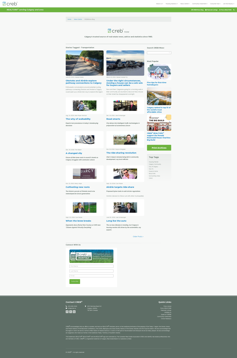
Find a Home (167, 306)
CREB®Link (167, 312)
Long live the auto (116, 221)
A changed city (74, 153)
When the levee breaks (78, 221)
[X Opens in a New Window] (70, 311)
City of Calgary (153, 166)
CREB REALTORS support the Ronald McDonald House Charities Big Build (158, 136)
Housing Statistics (171, 3)
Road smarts (113, 119)
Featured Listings (212, 10)
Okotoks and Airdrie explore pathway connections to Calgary (83, 81)
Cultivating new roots (78, 187)
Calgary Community (155, 164)
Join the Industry (228, 3)
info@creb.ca (72, 308)
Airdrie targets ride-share (120, 187)
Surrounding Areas (154, 176)
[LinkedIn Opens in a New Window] (74, 311)
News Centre (184, 3)
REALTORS (152, 173)
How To (151, 169)
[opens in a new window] (159, 147)
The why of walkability (78, 119)
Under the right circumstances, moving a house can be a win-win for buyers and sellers (124, 82)
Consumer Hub (214, 3)
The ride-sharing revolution (121, 153)
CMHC (151, 178)
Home (69, 19)
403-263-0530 (72, 306)
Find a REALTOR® (226, 10)
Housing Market (153, 162)
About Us (159, 3)
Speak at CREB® (166, 314)
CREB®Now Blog (198, 10)
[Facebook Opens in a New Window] (67, 311)
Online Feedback (166, 318)
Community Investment (199, 3)
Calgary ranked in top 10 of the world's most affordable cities (159, 110)
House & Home (153, 171)
